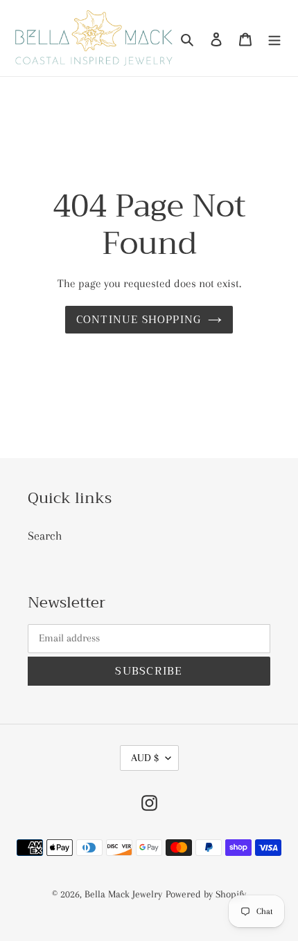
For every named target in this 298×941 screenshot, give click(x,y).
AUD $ (145, 757)
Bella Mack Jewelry (123, 893)
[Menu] (274, 38)
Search (45, 535)
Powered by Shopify (206, 893)
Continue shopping (139, 320)
